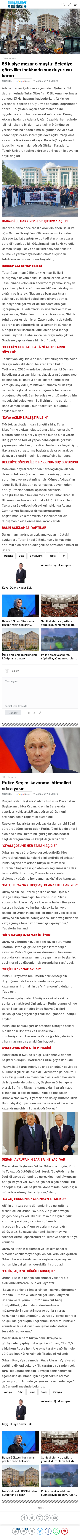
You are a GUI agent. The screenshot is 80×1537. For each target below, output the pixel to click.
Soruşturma (36, 555)
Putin (20, 1391)
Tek (63, 555)
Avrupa (8, 1391)
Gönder (13, 712)
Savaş (44, 1391)
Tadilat (52, 555)
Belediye (8, 555)
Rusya (32, 1391)
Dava (21, 555)
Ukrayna (57, 1391)
